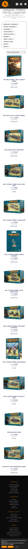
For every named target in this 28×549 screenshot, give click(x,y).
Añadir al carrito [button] (14, 86)
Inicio (10, 14)
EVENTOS (5, 44)
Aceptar (4, 546)
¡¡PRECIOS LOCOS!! (8, 41)
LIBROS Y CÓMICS (8, 39)
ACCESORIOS (6, 29)
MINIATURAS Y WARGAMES (10, 24)
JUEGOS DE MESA (7, 31)
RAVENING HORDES (11, 17)
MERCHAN (6, 36)
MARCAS (5, 46)
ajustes (11, 544)
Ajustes (16, 546)
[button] (17, 4)
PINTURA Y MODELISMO (9, 26)
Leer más (14, 191)
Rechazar (10, 546)
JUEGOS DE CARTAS (8, 34)
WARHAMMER (14, 15)
